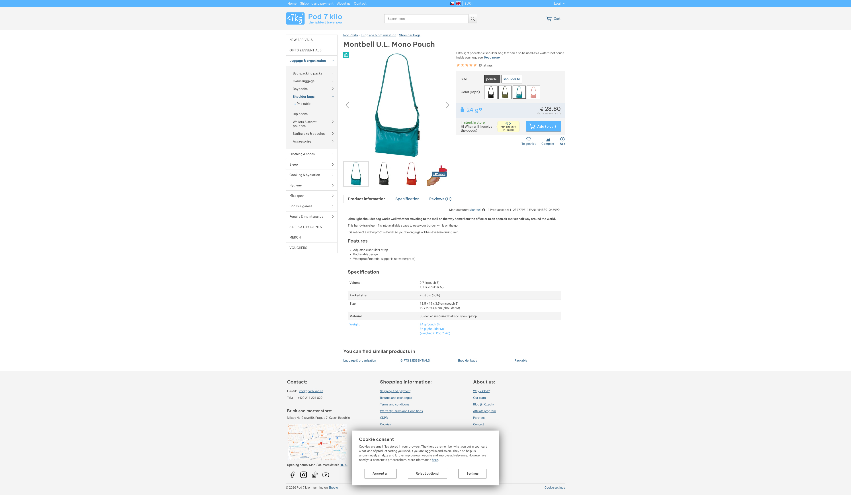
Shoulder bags (467, 360)
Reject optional (427, 473)
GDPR (384, 417)
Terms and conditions (394, 404)
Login (558, 4)
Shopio (333, 487)
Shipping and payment (395, 391)
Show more (481, 109)
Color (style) (470, 92)
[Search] (472, 18)
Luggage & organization (359, 360)
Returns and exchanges (396, 397)
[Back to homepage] (312, 18)
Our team (479, 397)
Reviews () (440, 198)
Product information (367, 198)
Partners (479, 417)
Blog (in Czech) (483, 404)
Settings (472, 473)
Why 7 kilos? (481, 391)
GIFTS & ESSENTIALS (415, 360)
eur (468, 4)
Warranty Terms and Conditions (401, 411)
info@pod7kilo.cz (311, 391)
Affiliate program (484, 411)
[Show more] (332, 72)
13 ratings (486, 65)
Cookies (385, 424)
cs (452, 3)
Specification (407, 198)
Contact (478, 424)
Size (464, 79)
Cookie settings (555, 487)
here (435, 460)
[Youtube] (292, 473)
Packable (521, 360)
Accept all (380, 473)
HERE (343, 465)
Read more (492, 57)
